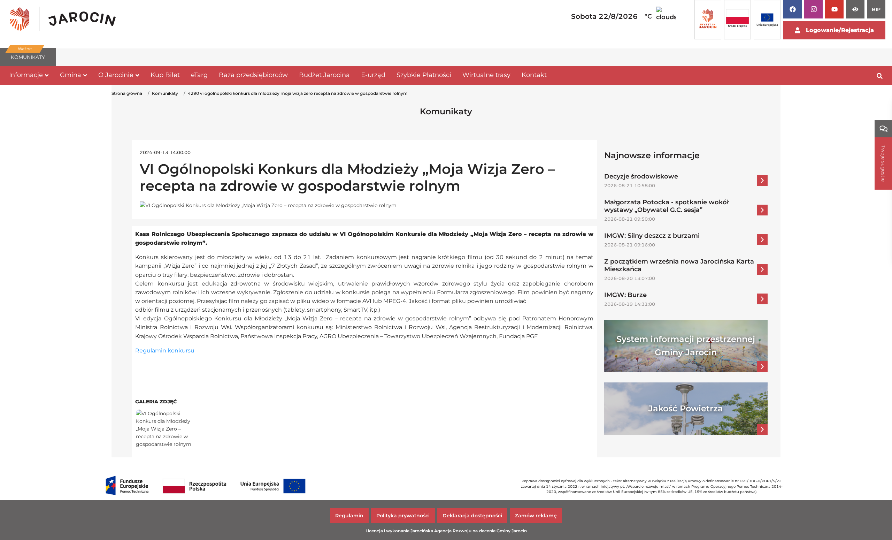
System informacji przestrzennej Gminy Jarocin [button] (685, 345)
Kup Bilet (165, 75)
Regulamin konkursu (164, 350)
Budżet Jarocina (324, 75)
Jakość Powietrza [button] (685, 408)
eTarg (199, 75)
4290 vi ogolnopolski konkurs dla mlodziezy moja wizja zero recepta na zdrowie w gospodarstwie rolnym (298, 93)
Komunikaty (165, 93)
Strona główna (127, 93)
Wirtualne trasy (486, 75)
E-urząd (373, 75)
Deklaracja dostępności (472, 515)
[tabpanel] (63, 20)
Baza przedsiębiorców (253, 75)
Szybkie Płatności (424, 75)
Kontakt (534, 75)
